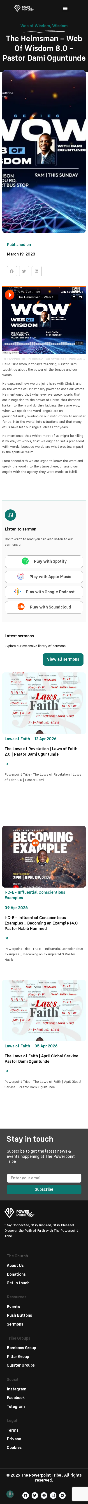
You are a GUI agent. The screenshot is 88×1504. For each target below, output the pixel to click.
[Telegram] (62, 1495)
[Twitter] (35, 1495)
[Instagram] (53, 1495)
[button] (65, 8)
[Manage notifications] (10, 1494)
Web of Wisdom (35, 26)
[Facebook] (25, 1495)
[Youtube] (44, 1495)
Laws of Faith (17, 739)
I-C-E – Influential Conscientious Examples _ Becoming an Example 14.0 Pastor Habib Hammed (41, 923)
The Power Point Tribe (13, 359)
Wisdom (60, 26)
